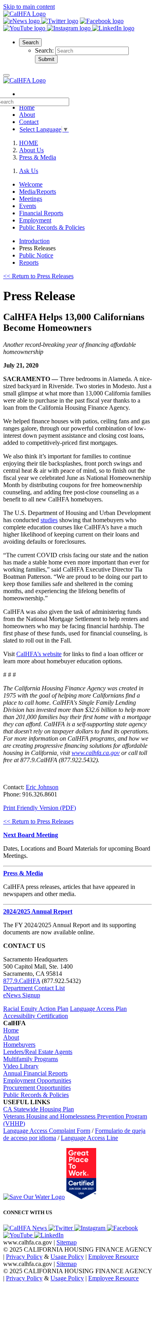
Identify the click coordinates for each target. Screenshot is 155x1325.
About (27, 114)
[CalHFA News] (25, 1228)
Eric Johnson (42, 787)
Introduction (34, 241)
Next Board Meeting (30, 835)
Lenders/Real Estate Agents (37, 1051)
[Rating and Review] (81, 1196)
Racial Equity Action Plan (35, 1008)
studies (49, 520)
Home (11, 1030)
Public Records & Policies (36, 1094)
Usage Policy (67, 1256)
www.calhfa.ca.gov (96, 752)
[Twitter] (59, 21)
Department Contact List (34, 988)
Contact (29, 121)
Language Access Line (89, 1137)
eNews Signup (21, 995)
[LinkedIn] (113, 28)
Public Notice (36, 255)
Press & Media (37, 157)
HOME (28, 143)
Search (30, 42)
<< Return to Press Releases (38, 276)
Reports (29, 262)
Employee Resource (113, 1256)
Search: (45, 50)
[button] (30, 42)
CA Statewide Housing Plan (38, 1109)
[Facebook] (102, 21)
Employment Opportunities (37, 1080)
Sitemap (66, 1242)
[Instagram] (69, 28)
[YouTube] (25, 28)
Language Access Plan (98, 1008)
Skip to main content (29, 6)
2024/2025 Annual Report (37, 911)
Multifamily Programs (30, 1059)
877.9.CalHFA (21, 980)
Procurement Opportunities (37, 1087)
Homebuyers (19, 1044)
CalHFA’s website (39, 654)
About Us (31, 150)
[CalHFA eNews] (22, 21)
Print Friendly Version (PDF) (39, 807)
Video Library (21, 1066)
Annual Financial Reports (35, 1073)
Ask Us (28, 170)
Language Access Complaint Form (46, 1130)
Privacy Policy (24, 1256)
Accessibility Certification (35, 1015)
